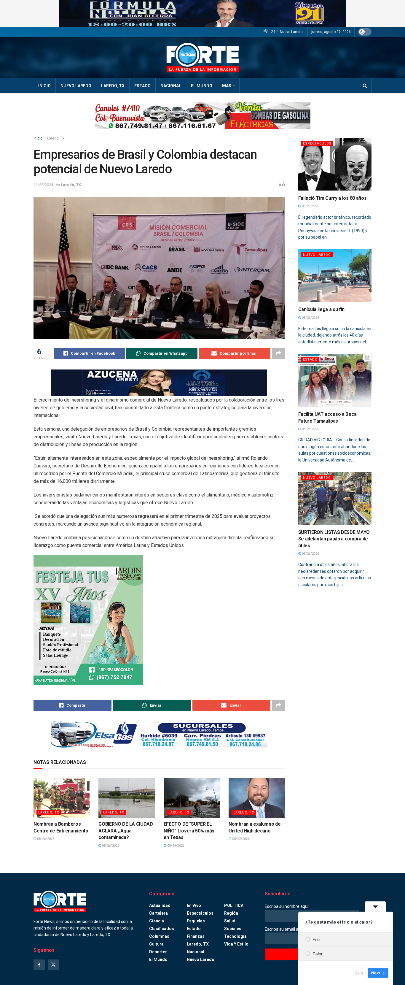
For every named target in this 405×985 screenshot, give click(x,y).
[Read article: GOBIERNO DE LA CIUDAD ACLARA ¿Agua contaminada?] (126, 798)
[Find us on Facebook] (39, 964)
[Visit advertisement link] (202, 13)
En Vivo (194, 905)
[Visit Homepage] (202, 57)
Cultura (156, 944)
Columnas (159, 936)
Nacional (170, 85)
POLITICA (233, 905)
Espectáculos (317, 143)
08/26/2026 (45, 839)
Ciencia (156, 921)
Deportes (158, 951)
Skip (359, 972)
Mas (226, 85)
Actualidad (159, 905)
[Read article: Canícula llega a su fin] (335, 275)
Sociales (232, 928)
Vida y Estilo (236, 944)
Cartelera (158, 913)
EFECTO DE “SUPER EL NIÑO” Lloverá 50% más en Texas (189, 830)
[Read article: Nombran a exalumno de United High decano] (257, 798)
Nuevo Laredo (75, 85)
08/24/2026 (175, 846)
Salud (229, 921)
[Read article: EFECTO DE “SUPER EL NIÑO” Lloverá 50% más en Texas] (192, 798)
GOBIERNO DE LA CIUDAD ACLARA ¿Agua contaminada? (125, 830)
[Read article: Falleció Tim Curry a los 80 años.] (335, 164)
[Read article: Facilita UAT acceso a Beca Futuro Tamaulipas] (335, 380)
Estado (142, 85)
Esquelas (196, 921)
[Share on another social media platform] (278, 353)
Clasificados (161, 928)
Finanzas (196, 936)
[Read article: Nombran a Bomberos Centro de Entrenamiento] (62, 798)
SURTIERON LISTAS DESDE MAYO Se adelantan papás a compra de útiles (334, 538)
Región (231, 913)
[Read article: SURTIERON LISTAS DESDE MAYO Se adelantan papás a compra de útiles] (335, 498)
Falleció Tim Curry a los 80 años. (333, 198)
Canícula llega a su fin (321, 309)
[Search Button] (365, 85)
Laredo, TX (113, 85)
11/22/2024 (43, 185)
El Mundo (201, 85)
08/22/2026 (240, 839)
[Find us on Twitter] (53, 964)
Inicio (44, 85)
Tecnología (235, 936)
